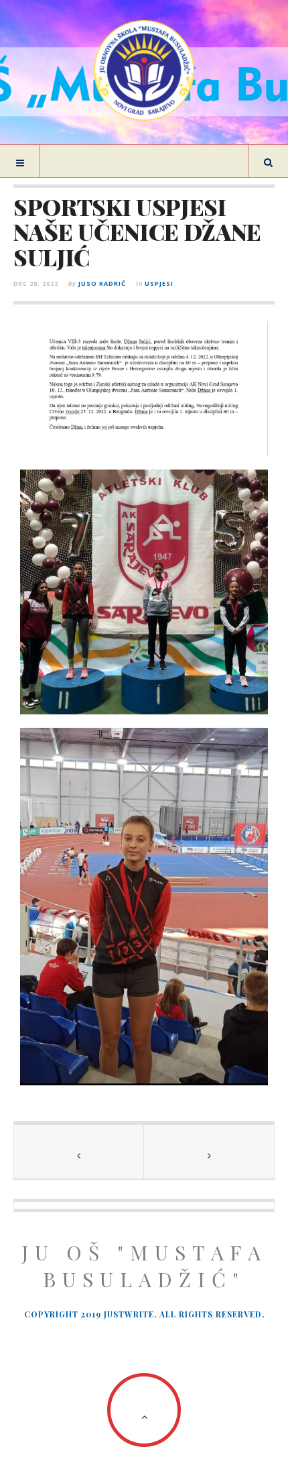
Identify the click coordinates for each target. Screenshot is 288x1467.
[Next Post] (209, 1152)
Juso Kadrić (102, 283)
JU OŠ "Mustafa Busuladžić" (144, 1266)
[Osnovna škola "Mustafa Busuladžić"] (144, 70)
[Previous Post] (79, 1152)
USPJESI (159, 283)
